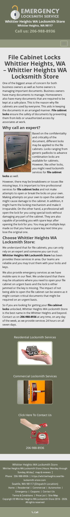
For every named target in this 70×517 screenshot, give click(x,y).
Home (11, 487)
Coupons (35, 491)
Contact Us (49, 491)
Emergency (21, 491)
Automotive (54, 487)
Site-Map (53, 495)
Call (36, 512)
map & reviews (43, 472)
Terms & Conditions (22, 495)
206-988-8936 (42, 31)
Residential (23, 487)
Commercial (39, 487)
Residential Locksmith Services (35, 337)
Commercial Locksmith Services (35, 376)
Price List (41, 495)
